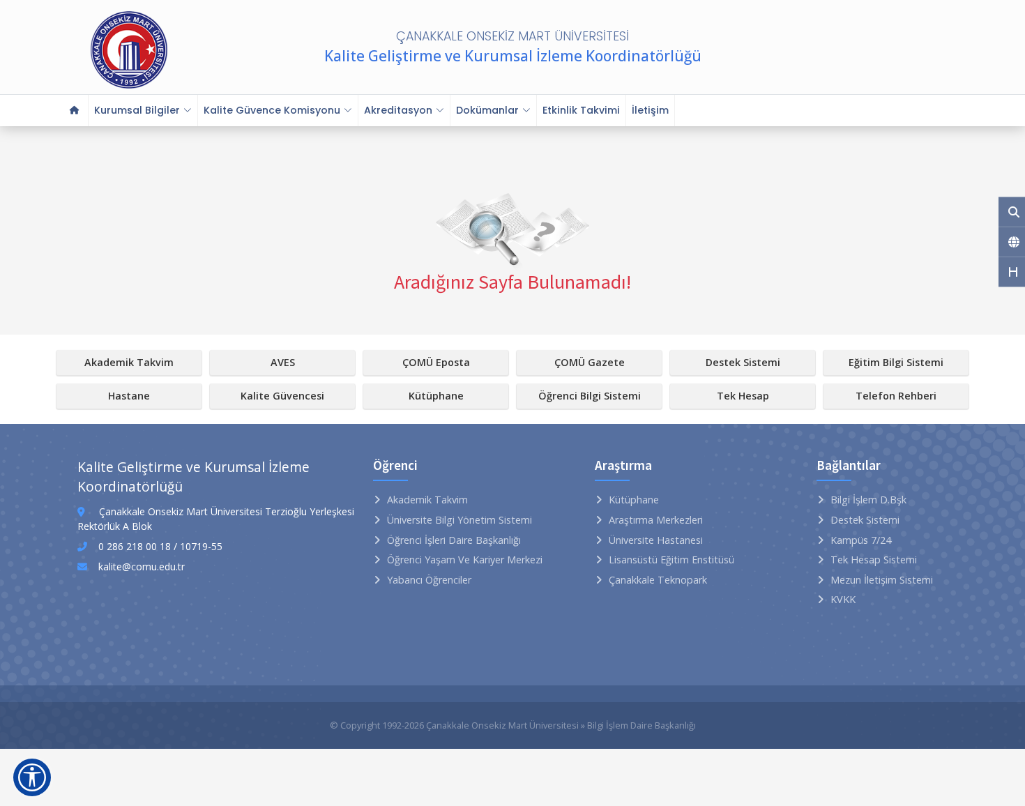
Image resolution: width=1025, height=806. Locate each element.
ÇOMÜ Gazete (589, 362)
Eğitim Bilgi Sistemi (896, 362)
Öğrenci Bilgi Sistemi (589, 395)
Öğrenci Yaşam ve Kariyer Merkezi (464, 559)
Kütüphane (436, 395)
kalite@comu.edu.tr (141, 566)
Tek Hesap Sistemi (873, 559)
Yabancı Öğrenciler (429, 579)
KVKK (843, 599)
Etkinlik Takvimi (581, 110)
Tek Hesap (743, 395)
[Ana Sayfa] (75, 110)
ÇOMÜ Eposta (436, 362)
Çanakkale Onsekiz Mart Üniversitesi (502, 725)
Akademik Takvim (129, 362)
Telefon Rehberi (896, 395)
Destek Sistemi (743, 362)
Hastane (129, 395)
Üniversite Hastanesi (656, 540)
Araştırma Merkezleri (656, 519)
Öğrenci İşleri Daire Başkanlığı (454, 540)
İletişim (650, 110)
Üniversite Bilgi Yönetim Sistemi (459, 519)
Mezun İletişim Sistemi (881, 579)
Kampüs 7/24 (860, 540)
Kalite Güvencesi (282, 395)
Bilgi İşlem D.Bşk (868, 499)
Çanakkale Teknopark (658, 579)
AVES (283, 362)
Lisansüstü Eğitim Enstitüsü (671, 559)
